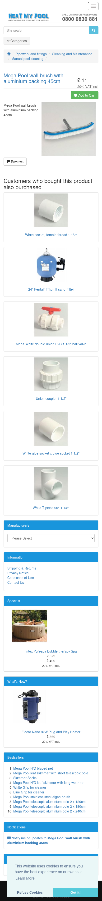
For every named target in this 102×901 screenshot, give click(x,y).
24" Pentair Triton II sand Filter (51, 289)
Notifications (16, 827)
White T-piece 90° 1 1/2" (51, 507)
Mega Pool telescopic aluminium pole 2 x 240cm (49, 811)
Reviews (16, 161)
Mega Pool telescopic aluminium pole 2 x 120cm (49, 801)
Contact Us (15, 582)
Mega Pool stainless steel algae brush (41, 796)
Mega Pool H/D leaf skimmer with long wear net (48, 782)
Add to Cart (86, 95)
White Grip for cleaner (29, 787)
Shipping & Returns (21, 568)
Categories (18, 40)
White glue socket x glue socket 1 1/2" (51, 453)
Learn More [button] (25, 878)
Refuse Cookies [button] (30, 892)
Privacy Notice (18, 572)
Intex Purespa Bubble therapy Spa (51, 651)
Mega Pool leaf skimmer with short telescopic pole (50, 773)
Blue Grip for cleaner (28, 792)
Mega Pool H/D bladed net (33, 768)
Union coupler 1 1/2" (51, 398)
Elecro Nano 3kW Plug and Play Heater (51, 731)
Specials (13, 600)
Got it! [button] (75, 892)
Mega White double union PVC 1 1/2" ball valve (51, 344)
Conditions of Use (20, 577)
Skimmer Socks (25, 777)
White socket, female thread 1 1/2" (51, 234)
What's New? (17, 681)
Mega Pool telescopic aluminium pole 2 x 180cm (49, 806)
